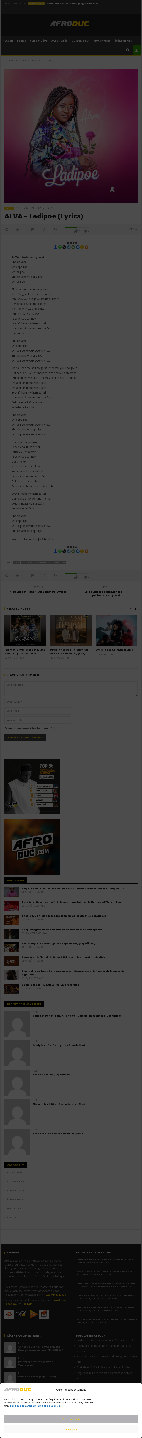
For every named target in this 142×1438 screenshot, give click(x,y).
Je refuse (71, 1429)
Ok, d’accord (71, 1419)
